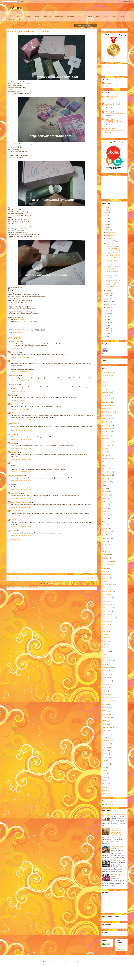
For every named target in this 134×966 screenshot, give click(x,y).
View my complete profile (110, 86)
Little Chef (105, 601)
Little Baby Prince (110, 112)
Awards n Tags (107, 399)
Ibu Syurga (13, 361)
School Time (106, 717)
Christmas (105, 462)
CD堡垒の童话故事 (110, 96)
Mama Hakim (14, 375)
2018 (106, 230)
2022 (106, 218)
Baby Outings (106, 425)
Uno (103, 787)
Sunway (105, 757)
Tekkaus (12, 413)
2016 (106, 314)
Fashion (105, 505)
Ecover (104, 488)
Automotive (106, 395)
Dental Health (106, 468)
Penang (104, 687)
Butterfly (20, 332)
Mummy (105, 654)
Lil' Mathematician (108, 584)
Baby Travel (106, 432)
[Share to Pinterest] (44, 330)
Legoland (105, 578)
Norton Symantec (108, 667)
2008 (106, 336)
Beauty (28, 16)
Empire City (106, 495)
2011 (106, 328)
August (108, 244)
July (107, 290)
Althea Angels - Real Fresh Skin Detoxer (113, 247)
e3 (103, 485)
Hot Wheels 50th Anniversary (111, 276)
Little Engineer (107, 604)
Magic (104, 628)
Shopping (47, 16)
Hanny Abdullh (15, 493)
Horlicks (105, 551)
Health (98, 16)
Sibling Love (106, 740)
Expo (104, 501)
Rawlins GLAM (15, 511)
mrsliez (12, 443)
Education (59, 16)
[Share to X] (40, 330)
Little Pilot (105, 621)
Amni (12, 395)
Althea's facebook (21, 321)
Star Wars (105, 754)
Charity (104, 455)
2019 (106, 227)
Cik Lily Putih (14, 352)
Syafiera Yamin (15, 341)
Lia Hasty (13, 530)
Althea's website (20, 319)
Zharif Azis (13, 452)
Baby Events (106, 418)
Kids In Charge (107, 565)
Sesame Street (107, 727)
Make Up (105, 634)
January (109, 307)
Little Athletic (106, 598)
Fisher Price (106, 515)
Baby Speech (106, 428)
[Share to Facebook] (42, 330)
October (109, 238)
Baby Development (108, 405)
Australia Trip (106, 392)
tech (113, 16)
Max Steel (105, 641)
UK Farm (105, 784)
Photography (106, 694)
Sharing (104, 731)
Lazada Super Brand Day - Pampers (113, 251)
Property (12, 20)
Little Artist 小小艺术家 (112, 104)
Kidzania (105, 568)
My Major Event (107, 661)
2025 (106, 210)
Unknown (13, 434)
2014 (106, 319)
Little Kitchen (109, 119)
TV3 (103, 780)
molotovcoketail (73, 962)
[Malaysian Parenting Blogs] (113, 59)
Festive (104, 508)
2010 (106, 331)
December (110, 232)
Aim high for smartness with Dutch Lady (113, 281)
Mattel (104, 638)
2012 (106, 325)
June (108, 293)
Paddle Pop (106, 677)
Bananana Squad (108, 435)
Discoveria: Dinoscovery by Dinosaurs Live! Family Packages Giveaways (116, 832)
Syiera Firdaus (15, 404)
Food (10, 16)
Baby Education (107, 412)
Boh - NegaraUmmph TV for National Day (113, 256)
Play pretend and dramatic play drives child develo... (113, 266)
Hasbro (104, 541)
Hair (103, 535)
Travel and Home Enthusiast (19, 502)
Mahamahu (13, 423)
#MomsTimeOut (107, 372)
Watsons (105, 794)
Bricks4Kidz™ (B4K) (109, 445)
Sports (81, 16)
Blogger (88, 962)
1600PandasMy (107, 375)
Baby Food (106, 422)
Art (106, 16)
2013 (106, 322)
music (104, 657)
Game (104, 525)
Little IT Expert (107, 611)
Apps (104, 382)
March (108, 301)
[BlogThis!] (38, 330)
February (109, 304)
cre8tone (14, 7)
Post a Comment (16, 539)
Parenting (70, 16)
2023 (106, 216)
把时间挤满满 (108, 98)
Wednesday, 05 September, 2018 (21, 420)
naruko (104, 664)
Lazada (104, 571)
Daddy (104, 465)
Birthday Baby (106, 442)
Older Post (92, 578)
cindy (12, 484)
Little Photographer (108, 618)
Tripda (104, 777)
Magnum (105, 631)
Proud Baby (106, 707)
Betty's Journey (15, 520)
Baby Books (106, 402)
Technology (106, 764)
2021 (106, 221)
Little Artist (105, 594)
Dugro (104, 478)
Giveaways (106, 531)
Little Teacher (106, 624)
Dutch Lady (106, 482)
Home (52, 578)
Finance (22, 20)
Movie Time (106, 651)
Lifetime (105, 581)
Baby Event (106, 415)
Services (105, 724)
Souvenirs (105, 747)
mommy (105, 644)
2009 (106, 333)
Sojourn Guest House (118, 860)
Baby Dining (106, 408)
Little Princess (109, 128)
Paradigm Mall (107, 681)
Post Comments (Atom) (56, 583)
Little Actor (105, 588)
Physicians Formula (108, 697)
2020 (106, 224)
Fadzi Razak (14, 384)
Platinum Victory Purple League (114, 113)
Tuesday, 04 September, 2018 (20, 348)
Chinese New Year (108, 458)
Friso (104, 521)
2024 (106, 213)
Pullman (105, 711)
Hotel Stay (105, 558)
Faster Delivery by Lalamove (112, 272)
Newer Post (12, 578)
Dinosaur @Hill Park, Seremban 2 (118, 847)
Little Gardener (107, 608)
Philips (104, 691)
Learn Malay (106, 574)
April (108, 299)
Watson (104, 790)
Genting (105, 528)
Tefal (103, 767)
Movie (122, 16)
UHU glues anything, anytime (113, 106)
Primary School (107, 701)
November (110, 235)
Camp (104, 452)
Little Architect (106, 591)
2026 (106, 207)
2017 (106, 311)
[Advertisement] (52, 558)
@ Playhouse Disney (118, 814)
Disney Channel (107, 472)
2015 (106, 316)
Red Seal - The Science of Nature (112, 286)
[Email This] (36, 330)
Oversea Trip (106, 674)
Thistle (104, 770)
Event (19, 16)
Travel (37, 16)
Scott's (104, 720)
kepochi (12, 463)
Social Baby (106, 744)
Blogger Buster (111, 804)
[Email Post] (32, 330)
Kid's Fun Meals (107, 561)
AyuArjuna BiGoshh (16, 475)
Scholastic (105, 714)
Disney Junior (106, 475)
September (110, 241)
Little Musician (107, 614)
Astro (104, 389)
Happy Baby (106, 538)
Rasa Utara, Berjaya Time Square (112, 261)
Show (90, 16)
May (108, 296)
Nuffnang (105, 671)
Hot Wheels (106, 555)
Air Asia (104, 379)
